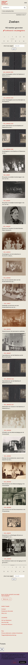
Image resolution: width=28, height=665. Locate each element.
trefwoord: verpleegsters (15, 30)
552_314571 (7, 303)
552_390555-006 (9, 379)
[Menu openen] (26, 2)
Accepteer (22, 662)
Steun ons (4, 613)
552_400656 (7, 482)
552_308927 (7, 559)
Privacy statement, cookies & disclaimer (12, 633)
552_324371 (6, 175)
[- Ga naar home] (12, 3)
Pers (2, 631)
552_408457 (7, 353)
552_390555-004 (8, 98)
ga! (14, 49)
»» (23, 41)
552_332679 (7, 533)
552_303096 (7, 430)
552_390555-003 (8, 72)
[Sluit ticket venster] (2, 649)
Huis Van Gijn (5, 622)
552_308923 (6, 226)
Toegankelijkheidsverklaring (8, 635)
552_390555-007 (9, 404)
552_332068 (6, 278)
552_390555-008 (8, 149)
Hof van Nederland (6, 620)
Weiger (14, 662)
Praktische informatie (7, 611)
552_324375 (6, 201)
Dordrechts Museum (6, 624)
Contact (3, 609)
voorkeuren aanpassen (9, 658)
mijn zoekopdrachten (8, 11)
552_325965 (7, 456)
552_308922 (6, 252)
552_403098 (7, 507)
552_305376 (7, 329)
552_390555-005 (8, 123)
